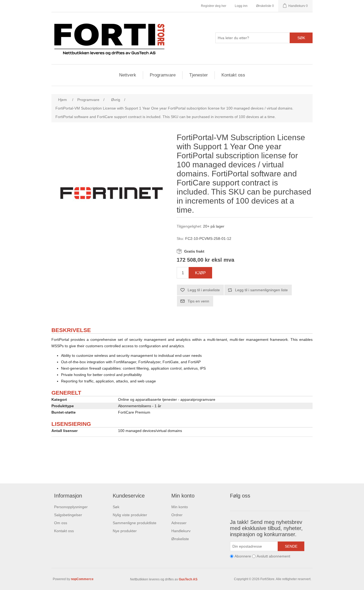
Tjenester (198, 75)
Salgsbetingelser (68, 515)
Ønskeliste (180, 539)
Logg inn (241, 6)
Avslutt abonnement (273, 556)
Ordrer (177, 515)
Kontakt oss (233, 75)
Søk (301, 38)
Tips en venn (198, 301)
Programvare (163, 75)
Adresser (179, 523)
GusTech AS (188, 579)
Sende (291, 546)
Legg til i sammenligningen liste (261, 290)
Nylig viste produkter (130, 515)
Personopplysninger (71, 507)
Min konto (179, 507)
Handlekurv (181, 531)
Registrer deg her (213, 6)
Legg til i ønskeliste (204, 290)
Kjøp (200, 272)
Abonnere (242, 556)
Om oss (60, 523)
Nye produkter (125, 531)
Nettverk (127, 75)
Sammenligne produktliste (134, 523)
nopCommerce (82, 579)
